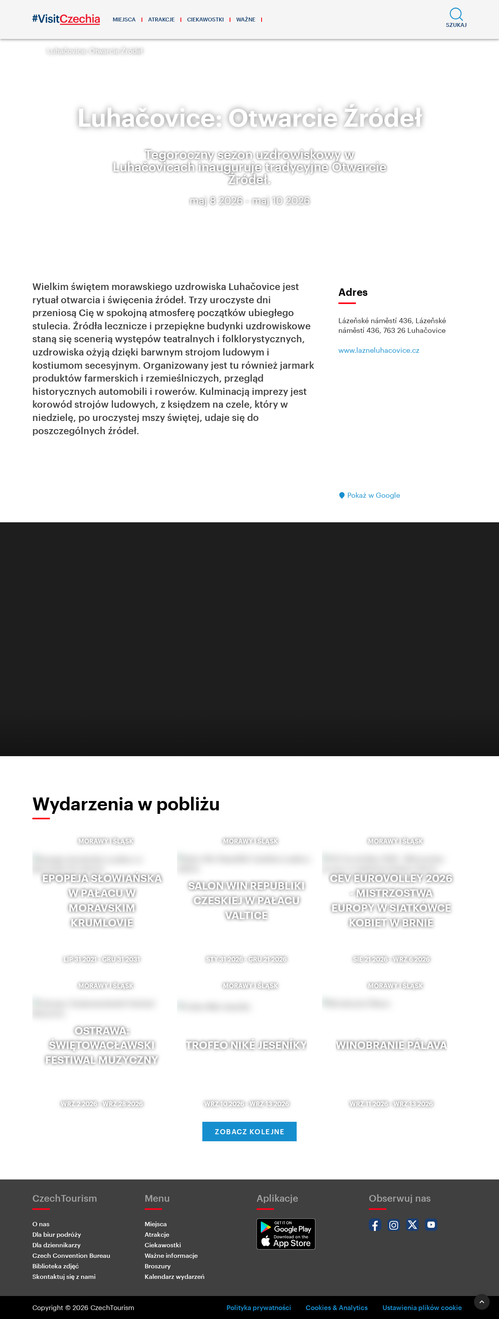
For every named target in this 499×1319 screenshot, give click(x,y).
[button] (456, 19)
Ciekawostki (205, 19)
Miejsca (124, 19)
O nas (41, 1223)
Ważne (245, 19)
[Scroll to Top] (482, 1302)
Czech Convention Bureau (71, 1255)
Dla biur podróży (56, 1234)
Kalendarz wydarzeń (175, 1276)
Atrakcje (161, 19)
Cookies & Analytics (337, 1307)
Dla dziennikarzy (56, 1244)
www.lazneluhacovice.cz (378, 350)
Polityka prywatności (258, 1307)
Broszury (158, 1265)
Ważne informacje (171, 1255)
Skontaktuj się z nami (64, 1276)
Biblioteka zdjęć (55, 1265)
